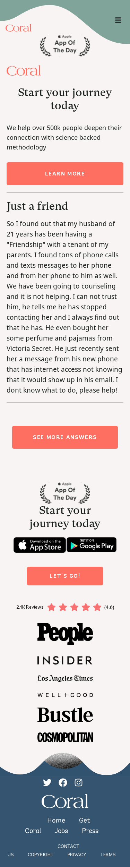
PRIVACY (77, 855)
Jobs (61, 830)
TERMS (108, 855)
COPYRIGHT (41, 855)
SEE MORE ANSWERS (65, 437)
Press (90, 830)
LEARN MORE (65, 173)
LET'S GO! (65, 576)
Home (56, 820)
